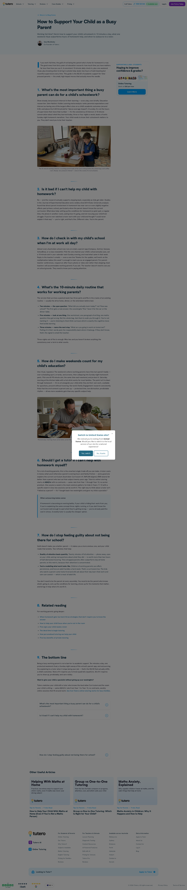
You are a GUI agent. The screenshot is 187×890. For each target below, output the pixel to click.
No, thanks (101, 453)
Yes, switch (85, 453)
